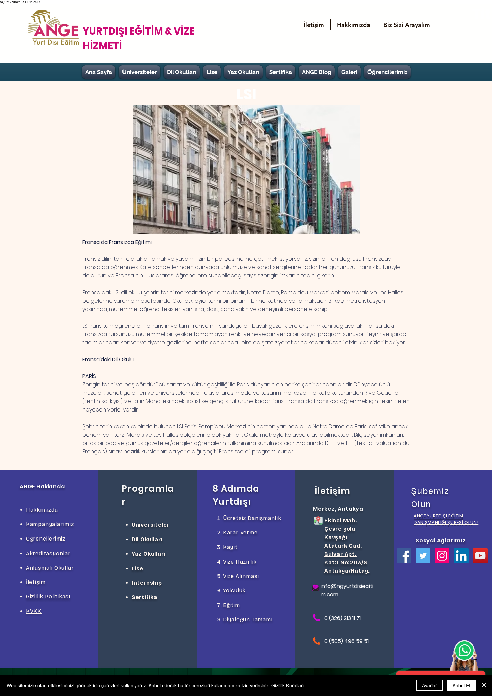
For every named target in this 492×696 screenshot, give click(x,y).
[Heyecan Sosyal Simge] (423, 555)
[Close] (484, 685)
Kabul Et (461, 685)
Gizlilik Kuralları (287, 685)
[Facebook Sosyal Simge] (404, 555)
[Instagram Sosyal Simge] (442, 555)
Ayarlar (429, 685)
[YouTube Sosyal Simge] (480, 555)
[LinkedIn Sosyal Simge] (461, 555)
